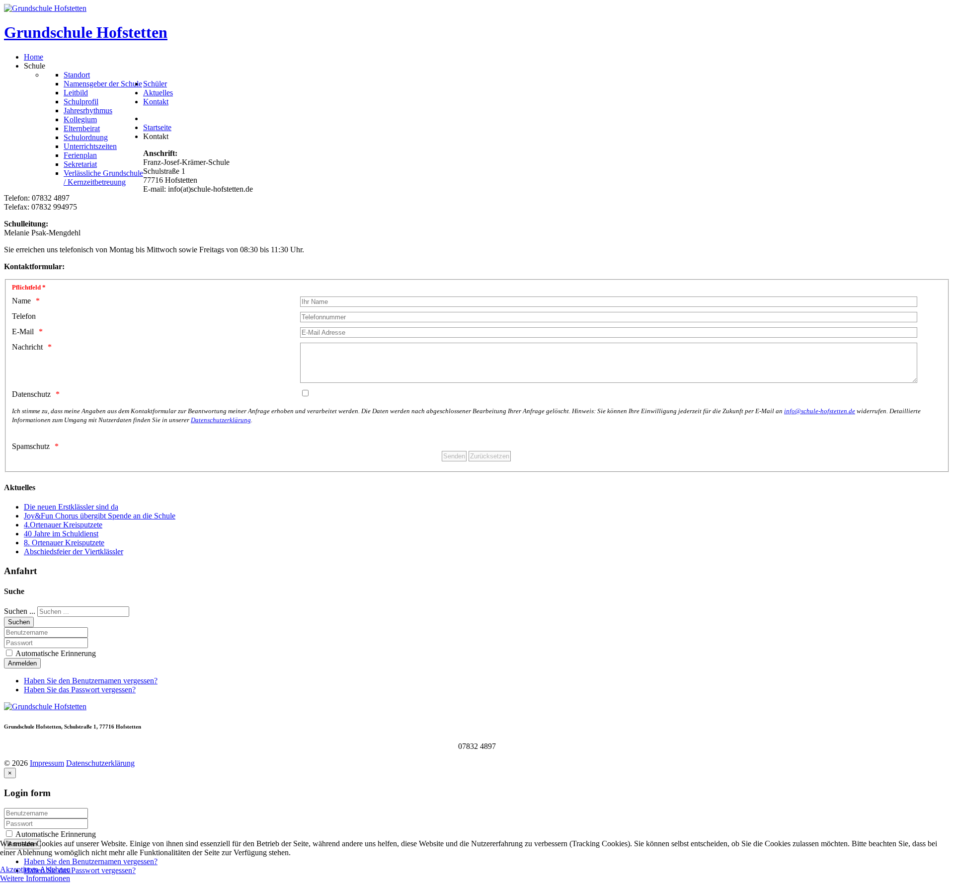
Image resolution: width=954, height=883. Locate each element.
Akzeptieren (19, 869)
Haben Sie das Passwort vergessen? (80, 689)
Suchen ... (19, 611)
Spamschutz (31, 446)
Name (21, 300)
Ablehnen (55, 869)
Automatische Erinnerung (55, 653)
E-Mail (23, 331)
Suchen (19, 622)
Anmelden (22, 663)
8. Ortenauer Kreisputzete (64, 542)
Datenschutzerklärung (221, 420)
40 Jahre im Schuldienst (61, 533)
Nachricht (27, 347)
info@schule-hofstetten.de (819, 411)
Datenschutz (31, 394)
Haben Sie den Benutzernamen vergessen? (91, 680)
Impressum (47, 763)
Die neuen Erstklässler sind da (71, 507)
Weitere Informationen (35, 878)
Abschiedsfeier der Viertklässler (73, 551)
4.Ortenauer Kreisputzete (63, 524)
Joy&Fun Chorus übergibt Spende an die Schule (99, 516)
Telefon (24, 316)
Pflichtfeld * (29, 287)
